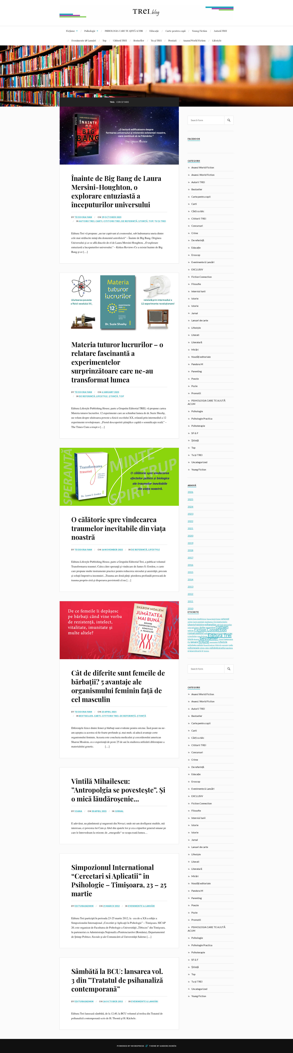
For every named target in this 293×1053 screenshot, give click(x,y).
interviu (218, 645)
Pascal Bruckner (209, 645)
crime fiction (192, 636)
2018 (190, 550)
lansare (194, 641)
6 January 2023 (110, 392)
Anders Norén (168, 1046)
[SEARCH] (228, 120)
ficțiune (204, 642)
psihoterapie (193, 647)
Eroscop (195, 254)
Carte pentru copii (175, 30)
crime (190, 622)
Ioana (78, 811)
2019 (190, 543)
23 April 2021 (109, 712)
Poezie (195, 378)
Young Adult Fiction (213, 619)
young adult (214, 642)
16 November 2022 (112, 549)
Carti (99, 221)
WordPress (137, 1046)
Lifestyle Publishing (196, 624)
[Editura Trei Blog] (146, 16)
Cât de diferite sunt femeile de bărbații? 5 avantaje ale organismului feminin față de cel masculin (118, 686)
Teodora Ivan (83, 217)
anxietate (200, 622)
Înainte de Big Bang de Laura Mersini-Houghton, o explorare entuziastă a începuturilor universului (116, 191)
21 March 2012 (111, 906)
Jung (195, 622)
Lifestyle (216, 40)
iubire (207, 648)
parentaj (225, 645)
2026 (190, 491)
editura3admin (84, 906)
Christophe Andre (220, 622)
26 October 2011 (113, 1001)
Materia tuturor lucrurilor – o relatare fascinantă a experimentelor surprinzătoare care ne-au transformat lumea (117, 362)
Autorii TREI (220, 30)
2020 (190, 535)
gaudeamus (209, 622)
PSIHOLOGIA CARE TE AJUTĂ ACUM (124, 30)
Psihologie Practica (201, 418)
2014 (190, 579)
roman (222, 626)
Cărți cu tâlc (197, 211)
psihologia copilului (195, 645)
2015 (190, 572)
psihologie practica (218, 648)
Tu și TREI (156, 40)
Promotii (196, 393)
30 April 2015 (99, 811)
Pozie (194, 385)
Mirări (195, 349)
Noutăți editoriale (201, 356)
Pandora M (197, 364)
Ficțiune (70, 30)
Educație (154, 30)
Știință (143, 221)
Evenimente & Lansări (84, 40)
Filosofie (196, 283)
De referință (129, 221)
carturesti (225, 619)
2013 (190, 586)
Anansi (196, 639)
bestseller (209, 638)
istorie (190, 639)
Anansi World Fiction (194, 40)
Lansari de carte (199, 320)
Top (104, 40)
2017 (190, 557)
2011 (190, 601)
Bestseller (139, 40)
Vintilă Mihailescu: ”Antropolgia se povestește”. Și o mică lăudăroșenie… (118, 789)
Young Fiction (199, 30)
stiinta (202, 648)
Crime (194, 233)
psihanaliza (210, 624)
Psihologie (89, 30)
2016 (190, 564)
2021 (190, 528)
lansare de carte (195, 651)
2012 (190, 593)
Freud (221, 639)
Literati (195, 334)
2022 (190, 521)
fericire (206, 651)
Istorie (194, 298)
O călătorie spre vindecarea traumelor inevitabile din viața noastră (118, 528)
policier (191, 630)
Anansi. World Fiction (202, 174)
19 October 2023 (111, 217)
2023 (190, 513)
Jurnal (119, 811)
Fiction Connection (201, 276)
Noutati (172, 40)
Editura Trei (220, 635)
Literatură (196, 342)
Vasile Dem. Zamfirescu (197, 619)
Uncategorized (199, 462)
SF (202, 651)
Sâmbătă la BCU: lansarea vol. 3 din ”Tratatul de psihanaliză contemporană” (117, 980)
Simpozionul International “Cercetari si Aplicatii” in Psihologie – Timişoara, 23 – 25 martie (118, 880)
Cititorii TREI (120, 40)
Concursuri (197, 225)
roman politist (196, 633)
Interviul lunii (198, 291)
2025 (190, 499)
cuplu (230, 645)
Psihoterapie (198, 425)
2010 (190, 608)
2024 (190, 506)
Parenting (196, 371)
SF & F (194, 433)
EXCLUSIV (197, 269)
